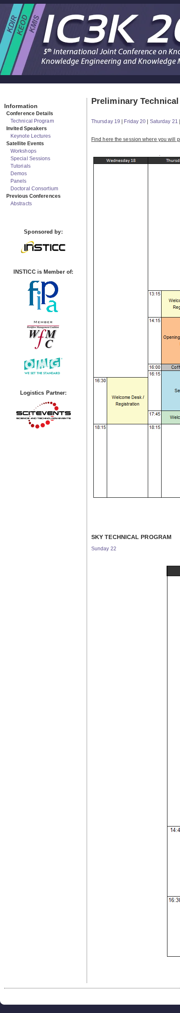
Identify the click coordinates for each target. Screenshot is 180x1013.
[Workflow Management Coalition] (43, 348)
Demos (18, 173)
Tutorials (20, 166)
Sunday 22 (103, 549)
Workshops (23, 151)
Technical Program (32, 121)
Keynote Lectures (30, 136)
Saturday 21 (164, 121)
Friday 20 (135, 121)
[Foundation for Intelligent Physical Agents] (43, 310)
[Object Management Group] (43, 372)
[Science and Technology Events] (43, 426)
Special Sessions (30, 158)
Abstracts (21, 204)
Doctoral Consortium (34, 189)
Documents (13, 95)
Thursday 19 (105, 121)
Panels (18, 181)
